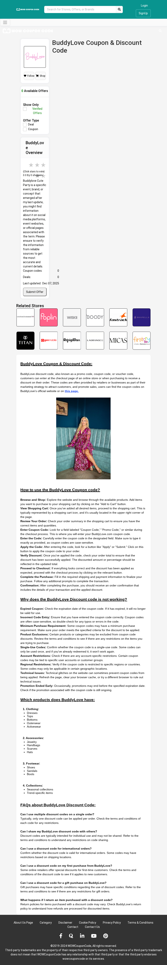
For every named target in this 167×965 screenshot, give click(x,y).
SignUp (143, 13)
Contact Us (92, 926)
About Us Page (23, 922)
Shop (42, 75)
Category (46, 922)
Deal (31, 124)
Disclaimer (65, 922)
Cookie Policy (87, 922)
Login (144, 5)
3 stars (31, 165)
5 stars (44, 165)
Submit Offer (34, 292)
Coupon (33, 129)
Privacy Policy (112, 922)
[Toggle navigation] (5, 22)
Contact (72, 926)
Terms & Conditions (140, 922)
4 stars (37, 165)
